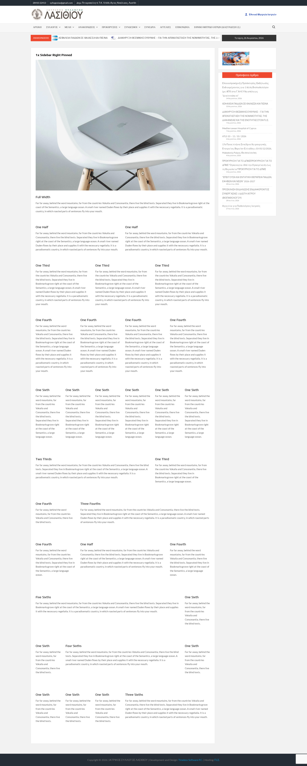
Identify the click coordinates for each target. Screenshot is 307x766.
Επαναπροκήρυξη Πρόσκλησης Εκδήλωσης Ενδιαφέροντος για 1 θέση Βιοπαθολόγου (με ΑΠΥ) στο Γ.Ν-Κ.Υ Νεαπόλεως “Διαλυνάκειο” (245, 89)
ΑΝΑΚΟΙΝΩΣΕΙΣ (86, 27)
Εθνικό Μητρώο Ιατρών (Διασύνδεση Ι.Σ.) (217, 27)
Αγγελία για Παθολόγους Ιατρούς (241, 206)
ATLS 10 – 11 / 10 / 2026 (234, 136)
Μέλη (68, 27)
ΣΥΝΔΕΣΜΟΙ (130, 27)
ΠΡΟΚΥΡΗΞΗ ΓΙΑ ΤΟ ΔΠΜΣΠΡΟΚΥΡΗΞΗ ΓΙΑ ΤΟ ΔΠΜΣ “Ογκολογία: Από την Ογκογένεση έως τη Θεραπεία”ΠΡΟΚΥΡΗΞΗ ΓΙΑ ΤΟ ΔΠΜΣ (247, 164)
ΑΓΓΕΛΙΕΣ (165, 27)
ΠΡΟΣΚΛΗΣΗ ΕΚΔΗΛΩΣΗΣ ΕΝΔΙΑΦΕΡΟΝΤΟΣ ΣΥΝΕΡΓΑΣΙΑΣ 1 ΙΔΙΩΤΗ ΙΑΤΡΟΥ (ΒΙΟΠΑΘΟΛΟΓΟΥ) (245, 193)
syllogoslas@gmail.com (61, 2)
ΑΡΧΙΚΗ (37, 27)
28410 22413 (39, 2)
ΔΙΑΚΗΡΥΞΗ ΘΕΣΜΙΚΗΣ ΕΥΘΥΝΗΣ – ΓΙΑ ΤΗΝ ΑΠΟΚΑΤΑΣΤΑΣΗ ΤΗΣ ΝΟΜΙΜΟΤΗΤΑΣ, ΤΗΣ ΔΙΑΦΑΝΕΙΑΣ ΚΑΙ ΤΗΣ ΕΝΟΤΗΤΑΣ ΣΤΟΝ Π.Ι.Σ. (169, 37)
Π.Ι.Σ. (217, 759)
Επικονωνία (182, 27)
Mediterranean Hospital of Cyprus (239, 128)
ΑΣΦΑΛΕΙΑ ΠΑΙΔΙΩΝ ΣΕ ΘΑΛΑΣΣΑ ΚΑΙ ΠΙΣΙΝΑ (60, 37)
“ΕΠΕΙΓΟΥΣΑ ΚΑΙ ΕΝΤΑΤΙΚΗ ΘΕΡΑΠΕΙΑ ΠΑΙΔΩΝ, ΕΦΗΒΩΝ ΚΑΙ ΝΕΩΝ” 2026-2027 (247, 179)
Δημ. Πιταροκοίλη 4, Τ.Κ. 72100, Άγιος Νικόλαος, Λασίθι (106, 2)
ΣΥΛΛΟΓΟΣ (52, 27)
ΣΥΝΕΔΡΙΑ (149, 27)
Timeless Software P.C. (190, 759)
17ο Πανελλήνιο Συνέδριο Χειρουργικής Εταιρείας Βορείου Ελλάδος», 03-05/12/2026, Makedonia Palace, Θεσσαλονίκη (247, 148)
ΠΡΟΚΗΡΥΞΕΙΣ (109, 27)
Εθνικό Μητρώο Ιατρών (262, 14)
